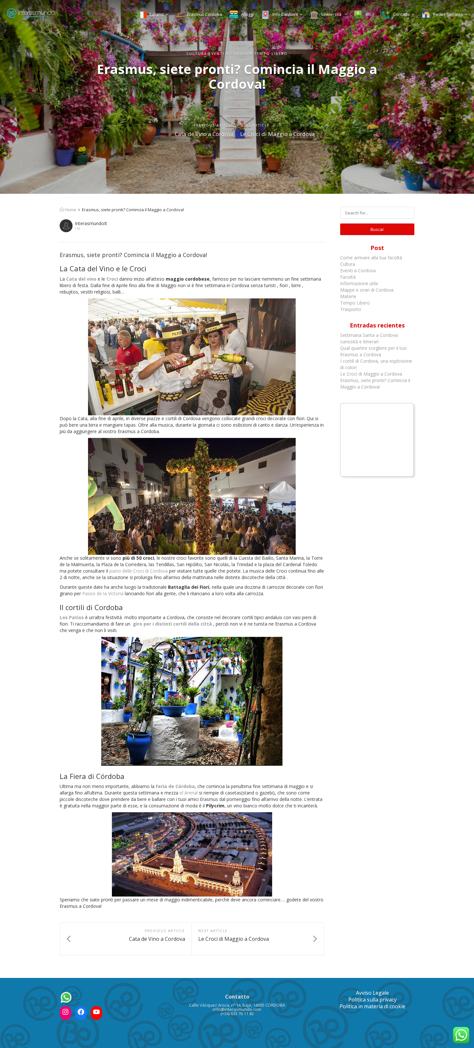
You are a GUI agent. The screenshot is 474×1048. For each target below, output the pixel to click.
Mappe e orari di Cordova (366, 290)
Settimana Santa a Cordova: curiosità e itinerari (369, 338)
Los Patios (72, 617)
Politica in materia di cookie (372, 1006)
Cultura (347, 264)
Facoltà (348, 277)
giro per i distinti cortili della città (173, 624)
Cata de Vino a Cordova (204, 134)
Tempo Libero (355, 303)
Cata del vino (82, 279)
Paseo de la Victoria (102, 593)
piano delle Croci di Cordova (138, 571)
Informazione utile (359, 283)
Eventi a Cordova (358, 270)
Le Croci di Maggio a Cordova (277, 134)
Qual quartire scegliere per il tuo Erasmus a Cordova (373, 351)
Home (70, 210)
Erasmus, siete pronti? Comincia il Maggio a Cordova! (375, 383)
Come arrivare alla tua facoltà (371, 257)
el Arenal (189, 793)
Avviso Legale (372, 992)
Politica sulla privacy (372, 999)
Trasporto (350, 309)
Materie (348, 296)
